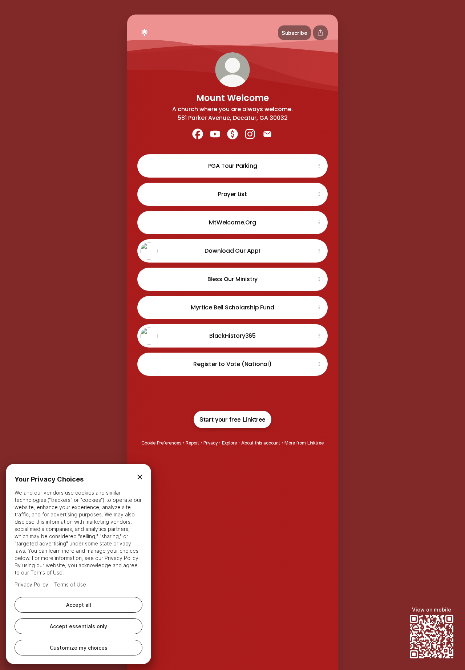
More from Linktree (304, 443)
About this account (260, 443)
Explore (229, 443)
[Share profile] (320, 32)
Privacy (210, 443)
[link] (197, 134)
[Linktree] (144, 32)
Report (192, 443)
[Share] (319, 166)
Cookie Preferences (161, 443)
